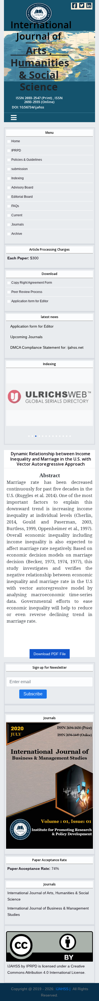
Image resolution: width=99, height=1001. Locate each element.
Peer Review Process (26, 292)
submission (19, 169)
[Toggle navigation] (13, 117)
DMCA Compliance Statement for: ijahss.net (46, 347)
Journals (17, 224)
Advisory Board (22, 187)
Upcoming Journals (26, 337)
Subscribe (33, 694)
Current (16, 215)
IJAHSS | (63, 989)
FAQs (15, 206)
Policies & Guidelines (26, 160)
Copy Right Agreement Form (31, 282)
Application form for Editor (29, 301)
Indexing (17, 178)
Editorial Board (22, 197)
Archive (16, 234)
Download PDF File (50, 654)
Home (15, 141)
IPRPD (16, 150)
